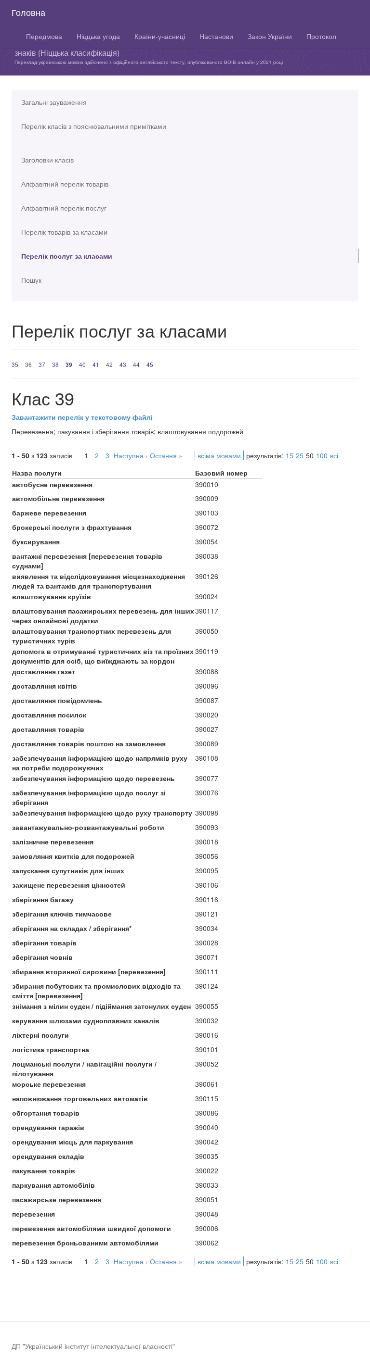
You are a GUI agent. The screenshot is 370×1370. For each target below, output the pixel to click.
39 (69, 364)
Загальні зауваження (54, 102)
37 (42, 364)
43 (122, 364)
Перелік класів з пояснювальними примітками (93, 126)
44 (136, 364)
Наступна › (131, 455)
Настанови (216, 36)
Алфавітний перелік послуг (63, 208)
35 (15, 364)
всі (334, 455)
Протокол (321, 36)
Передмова (44, 36)
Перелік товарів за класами (64, 232)
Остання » (166, 455)
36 (28, 364)
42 (109, 364)
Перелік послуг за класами (66, 256)
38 (55, 364)
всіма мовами (219, 455)
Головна (28, 12)
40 (82, 364)
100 (322, 455)
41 (95, 364)
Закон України (270, 36)
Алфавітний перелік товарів (64, 184)
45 (149, 364)
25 (300, 455)
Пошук (31, 280)
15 (289, 455)
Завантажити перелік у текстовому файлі (82, 417)
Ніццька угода (98, 36)
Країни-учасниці (159, 36)
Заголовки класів (47, 159)
